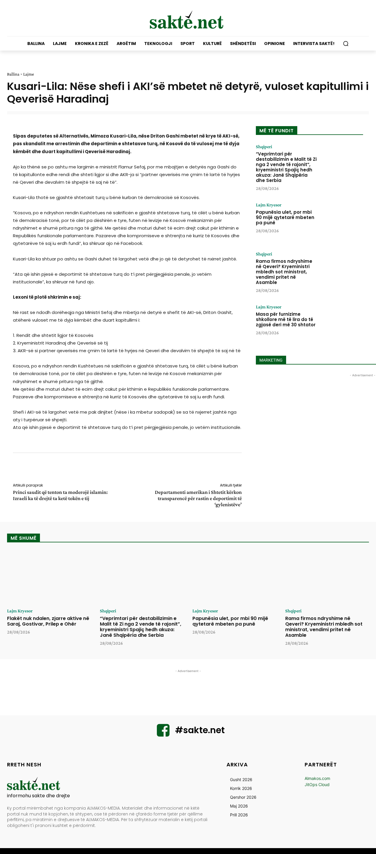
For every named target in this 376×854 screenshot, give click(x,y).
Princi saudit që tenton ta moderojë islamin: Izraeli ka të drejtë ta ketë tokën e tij (60, 495)
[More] (246, 469)
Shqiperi (264, 146)
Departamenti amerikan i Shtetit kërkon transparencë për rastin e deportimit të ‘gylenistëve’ (198, 498)
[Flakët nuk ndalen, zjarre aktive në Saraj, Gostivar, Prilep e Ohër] (49, 577)
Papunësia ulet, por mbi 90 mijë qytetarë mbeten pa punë (285, 217)
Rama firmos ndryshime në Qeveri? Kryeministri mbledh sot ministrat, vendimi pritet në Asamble (284, 271)
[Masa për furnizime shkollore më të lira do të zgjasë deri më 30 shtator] (341, 323)
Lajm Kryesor (268, 205)
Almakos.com (317, 778)
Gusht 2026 (241, 779)
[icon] (163, 733)
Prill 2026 (239, 814)
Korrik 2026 (241, 788)
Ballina (13, 74)
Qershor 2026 (243, 797)
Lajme (28, 74)
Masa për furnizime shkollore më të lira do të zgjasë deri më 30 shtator (285, 319)
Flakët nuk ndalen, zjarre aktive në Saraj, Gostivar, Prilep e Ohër (48, 621)
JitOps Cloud (317, 784)
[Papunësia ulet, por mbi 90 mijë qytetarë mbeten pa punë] (341, 221)
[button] (346, 43)
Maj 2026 (239, 805)
